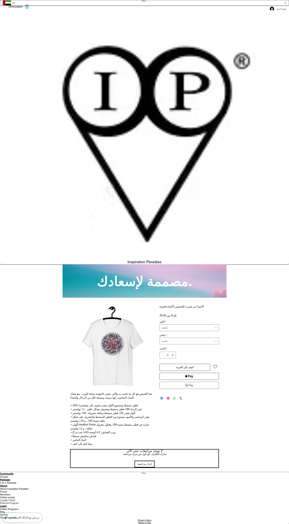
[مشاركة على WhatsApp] (174, 398)
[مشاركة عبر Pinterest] (168, 398)
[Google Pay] (189, 385)
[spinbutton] (168, 355)
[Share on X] (181, 398)
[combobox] (189, 327)
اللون (163, 321)
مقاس (163, 335)
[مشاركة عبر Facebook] (162, 398)
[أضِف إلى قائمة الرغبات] (215, 366)
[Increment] (173, 355)
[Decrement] (162, 355)
